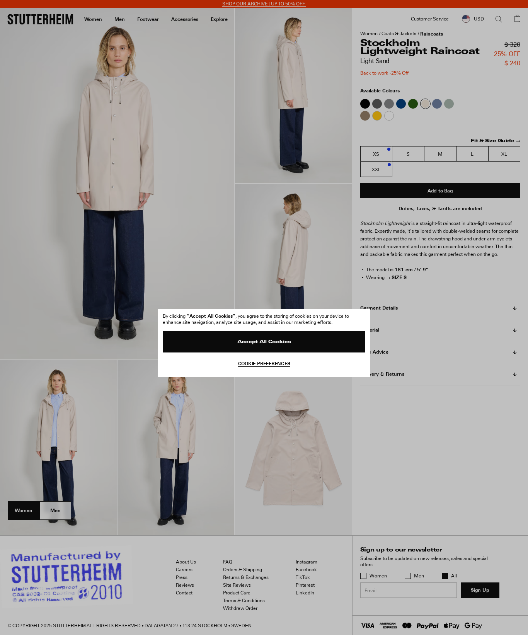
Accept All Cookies (264, 342)
